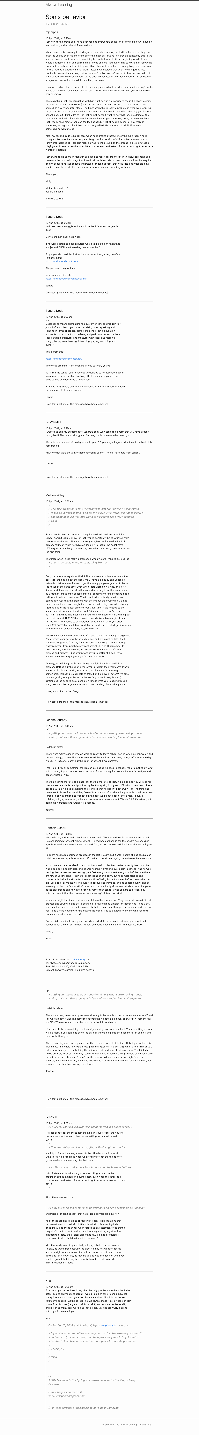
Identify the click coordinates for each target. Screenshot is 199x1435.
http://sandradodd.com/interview (64, 358)
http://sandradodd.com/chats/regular (66, 278)
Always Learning (59, 4)
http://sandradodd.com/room (62, 261)
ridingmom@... (80, 959)
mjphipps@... (110, 1325)
